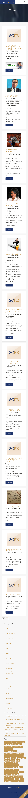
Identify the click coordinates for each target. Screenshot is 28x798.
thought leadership (9, 778)
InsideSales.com (8, 765)
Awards (7, 626)
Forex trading (8, 762)
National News (9, 676)
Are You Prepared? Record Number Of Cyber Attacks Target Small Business (14, 311)
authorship (14, 742)
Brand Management (10, 633)
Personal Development (11, 681)
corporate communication (11, 756)
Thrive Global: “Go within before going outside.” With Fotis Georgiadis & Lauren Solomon (14, 729)
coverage (21, 756)
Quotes (7, 693)
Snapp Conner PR (10, 698)
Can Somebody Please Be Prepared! (13, 550)
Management (9, 668)
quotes (6, 774)
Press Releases (9, 691)
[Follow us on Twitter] (14, 795)
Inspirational (8, 661)
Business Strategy (10, 638)
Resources (8, 696)
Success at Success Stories (13, 254)
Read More (9, 70)
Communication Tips (10, 646)
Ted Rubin (20, 776)
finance (12, 760)
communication (18, 746)
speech (14, 776)
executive (7, 760)
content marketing (9, 753)
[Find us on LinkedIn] (18, 795)
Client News (8, 643)
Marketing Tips (9, 671)
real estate (12, 774)
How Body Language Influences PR (12, 204)
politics (13, 769)
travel (22, 778)
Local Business (9, 666)
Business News (9, 636)
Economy (13, 758)
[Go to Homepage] (8, 2)
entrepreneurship (21, 758)
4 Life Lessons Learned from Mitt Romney (12, 96)
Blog (7, 628)
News (7, 678)
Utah (18, 781)
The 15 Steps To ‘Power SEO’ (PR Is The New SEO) (13, 410)
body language (8, 744)
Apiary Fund (7, 742)
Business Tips (9, 641)
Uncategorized (9, 708)
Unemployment (8, 781)
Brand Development (10, 631)
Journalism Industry (10, 663)
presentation (8, 772)
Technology (8, 703)
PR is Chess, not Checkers (13, 594)
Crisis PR (8, 651)
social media (8, 776)
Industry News (9, 658)
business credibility (9, 746)
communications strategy (10, 751)
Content (7, 648)
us (14, 781)
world (22, 781)
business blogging (17, 744)
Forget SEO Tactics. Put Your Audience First (12, 362)
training (17, 778)
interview (16, 765)
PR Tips (7, 688)
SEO (18, 774)
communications (9, 749)
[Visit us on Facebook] (10, 795)
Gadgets (8, 656)
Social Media (8, 701)
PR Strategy (8, 686)
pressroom (15, 772)
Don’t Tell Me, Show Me (13, 507)
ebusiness (7, 758)
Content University (19, 753)
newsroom (7, 769)
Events (7, 653)
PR (6, 683)
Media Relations (9, 673)
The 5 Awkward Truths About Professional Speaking (12, 151)
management (8, 767)
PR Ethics (21, 772)
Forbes (17, 760)
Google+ (15, 762)
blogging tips (21, 742)
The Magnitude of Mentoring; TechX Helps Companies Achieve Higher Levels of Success (14, 47)
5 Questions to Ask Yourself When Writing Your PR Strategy (14, 459)
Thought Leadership (10, 706)
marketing (15, 767)
